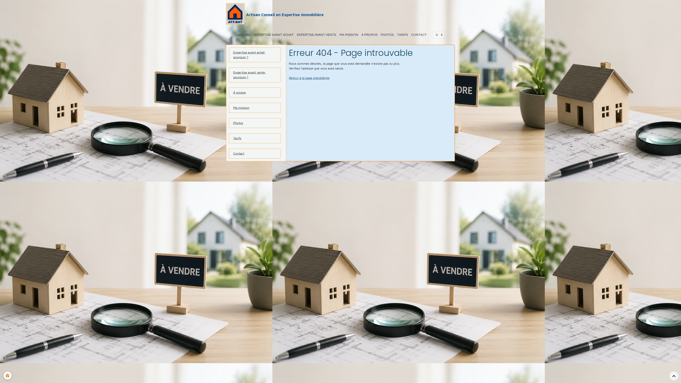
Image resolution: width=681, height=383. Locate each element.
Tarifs (402, 35)
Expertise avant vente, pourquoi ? (249, 75)
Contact (419, 35)
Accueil (244, 35)
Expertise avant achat (274, 35)
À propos (369, 35)
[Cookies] (8, 376)
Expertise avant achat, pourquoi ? (249, 55)
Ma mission (348, 35)
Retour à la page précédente (309, 78)
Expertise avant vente (316, 35)
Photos (387, 35)
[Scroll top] (673, 375)
